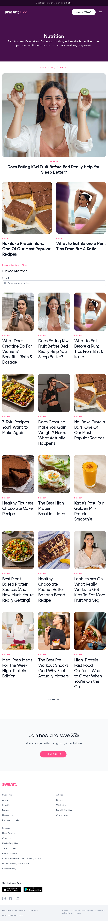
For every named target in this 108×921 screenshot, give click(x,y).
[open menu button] (101, 12)
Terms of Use (9, 848)
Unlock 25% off (83, 12)
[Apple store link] (11, 889)
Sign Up (6, 805)
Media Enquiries (10, 843)
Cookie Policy (9, 868)
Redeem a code (10, 820)
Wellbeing (61, 805)
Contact (6, 838)
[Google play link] (32, 889)
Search (6, 278)
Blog (53, 67)
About (5, 800)
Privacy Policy (7, 910)
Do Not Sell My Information (16, 863)
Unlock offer (66, 3)
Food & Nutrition (64, 810)
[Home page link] (11, 12)
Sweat (43, 67)
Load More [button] (54, 699)
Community (62, 815)
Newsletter (8, 815)
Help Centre (8, 833)
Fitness (59, 800)
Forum (5, 810)
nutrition (64, 67)
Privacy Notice (9, 853)
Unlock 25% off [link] (53, 754)
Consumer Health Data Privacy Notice (21, 858)
